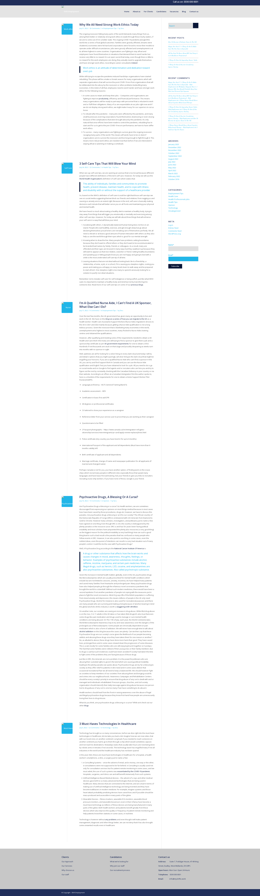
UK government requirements (116, 343)
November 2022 (174, 150)
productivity (103, 98)
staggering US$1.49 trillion (127, 606)
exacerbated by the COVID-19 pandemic (133, 771)
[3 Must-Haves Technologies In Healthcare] (67, 728)
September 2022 (175, 156)
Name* (171, 245)
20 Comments (95, 28)
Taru (122, 28)
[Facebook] (196, 892)
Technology (106, 728)
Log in (170, 225)
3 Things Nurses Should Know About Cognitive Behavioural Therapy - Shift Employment (183, 126)
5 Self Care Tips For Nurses (183, 128)
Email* (170, 255)
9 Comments (94, 310)
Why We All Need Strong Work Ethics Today (109, 24)
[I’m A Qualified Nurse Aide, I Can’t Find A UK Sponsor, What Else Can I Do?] (67, 307)
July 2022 (171, 162)
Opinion (106, 501)
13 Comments (95, 501)
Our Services (67, 866)
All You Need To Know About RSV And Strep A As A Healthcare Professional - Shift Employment (182, 98)
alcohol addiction (86, 631)
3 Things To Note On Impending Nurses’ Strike (182, 60)
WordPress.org (174, 234)
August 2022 (173, 159)
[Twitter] (192, 892)
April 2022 (172, 170)
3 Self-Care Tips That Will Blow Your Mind (107, 163)
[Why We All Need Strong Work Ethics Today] (67, 29)
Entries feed (173, 228)
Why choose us (68, 870)
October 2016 (173, 179)
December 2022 (174, 147)
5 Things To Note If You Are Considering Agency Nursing (182, 110)
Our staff (65, 874)
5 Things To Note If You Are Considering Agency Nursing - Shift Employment (181, 117)
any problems (111, 819)
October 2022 (173, 153)
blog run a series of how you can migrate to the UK (126, 319)
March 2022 (173, 173)
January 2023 (173, 144)
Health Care (173, 196)
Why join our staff (117, 866)
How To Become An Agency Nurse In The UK (183, 119)
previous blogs (137, 284)
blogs (86, 705)
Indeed (134, 63)
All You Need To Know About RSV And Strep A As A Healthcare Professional (182, 54)
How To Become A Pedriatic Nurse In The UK (182, 42)
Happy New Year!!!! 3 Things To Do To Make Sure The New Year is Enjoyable (182, 47)
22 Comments (95, 167)
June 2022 (172, 164)
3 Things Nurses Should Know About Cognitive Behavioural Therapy (183, 101)
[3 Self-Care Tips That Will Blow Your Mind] (67, 168)
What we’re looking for (119, 861)
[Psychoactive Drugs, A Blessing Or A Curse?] (67, 501)
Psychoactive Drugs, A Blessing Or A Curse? (108, 497)
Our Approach (67, 861)
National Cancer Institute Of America (129, 548)
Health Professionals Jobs (179, 199)
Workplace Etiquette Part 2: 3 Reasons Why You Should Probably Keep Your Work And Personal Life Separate (182, 89)
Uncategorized (174, 211)
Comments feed (174, 231)
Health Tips (107, 167)
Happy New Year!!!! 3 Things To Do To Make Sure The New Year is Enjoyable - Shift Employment (182, 84)
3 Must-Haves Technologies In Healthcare (107, 724)
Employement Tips (109, 28)
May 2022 (172, 167)
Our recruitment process (120, 870)
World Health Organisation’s (90, 178)
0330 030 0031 (191, 1)
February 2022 (174, 176)
